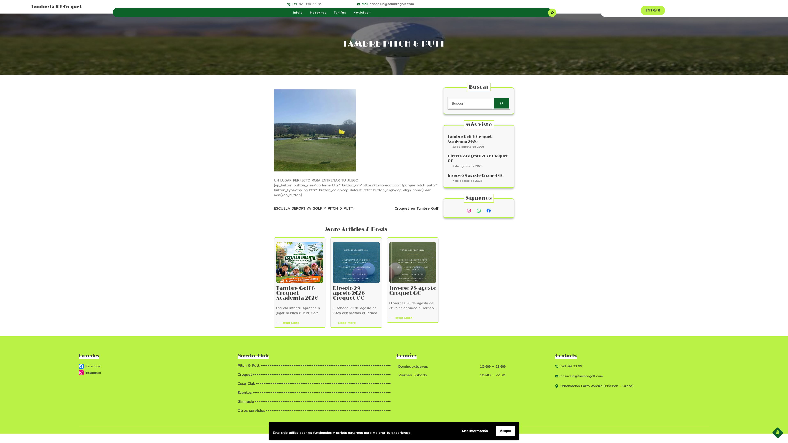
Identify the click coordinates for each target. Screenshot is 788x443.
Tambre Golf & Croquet (56, 6)
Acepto (505, 431)
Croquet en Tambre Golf (417, 208)
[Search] (501, 103)
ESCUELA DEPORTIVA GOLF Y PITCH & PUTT (313, 208)
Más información (475, 431)
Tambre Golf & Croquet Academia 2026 (470, 139)
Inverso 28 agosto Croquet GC (476, 176)
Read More (291, 322)
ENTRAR (653, 10)
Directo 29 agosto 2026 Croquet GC (478, 158)
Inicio (298, 12)
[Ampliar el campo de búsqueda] (552, 13)
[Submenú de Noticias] (370, 12)
